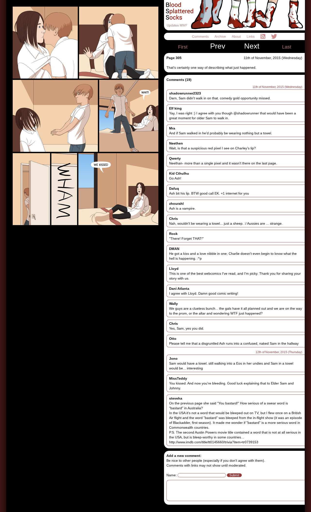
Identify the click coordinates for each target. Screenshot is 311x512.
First (183, 47)
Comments (201, 36)
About (237, 36)
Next (251, 46)
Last (286, 47)
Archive (221, 36)
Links (251, 36)
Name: (171, 475)
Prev (217, 46)
